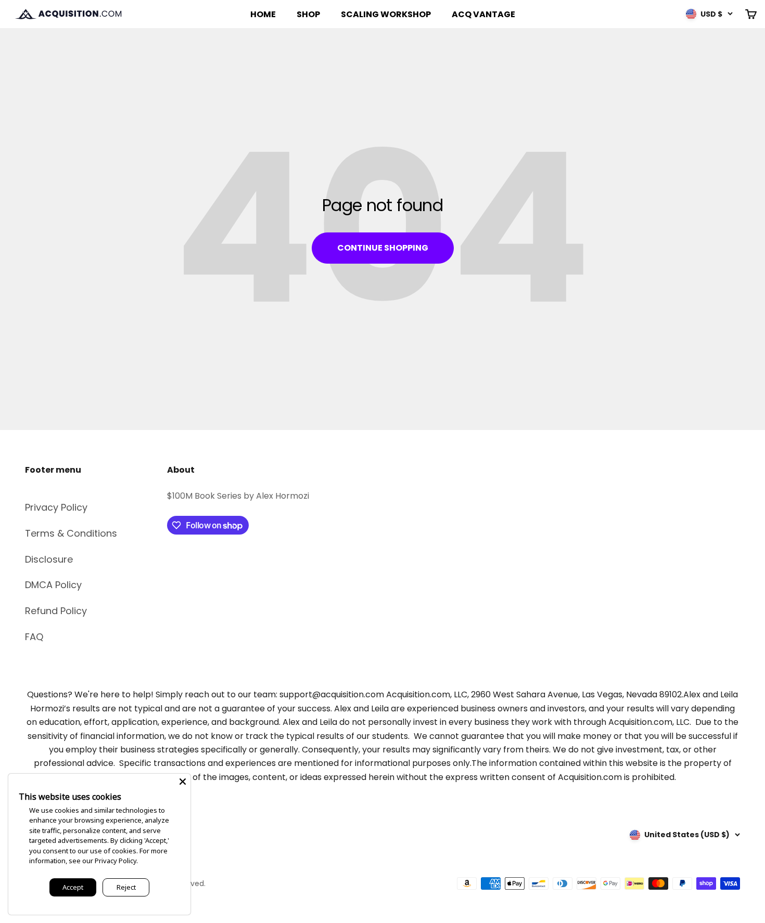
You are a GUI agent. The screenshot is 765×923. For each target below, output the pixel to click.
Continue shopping (382, 248)
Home (263, 14)
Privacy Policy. (116, 860)
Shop (308, 14)
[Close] (182, 781)
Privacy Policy (56, 507)
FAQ (34, 636)
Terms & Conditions (71, 533)
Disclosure (49, 559)
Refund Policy (56, 610)
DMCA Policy (53, 584)
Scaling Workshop (386, 14)
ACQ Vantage (483, 14)
